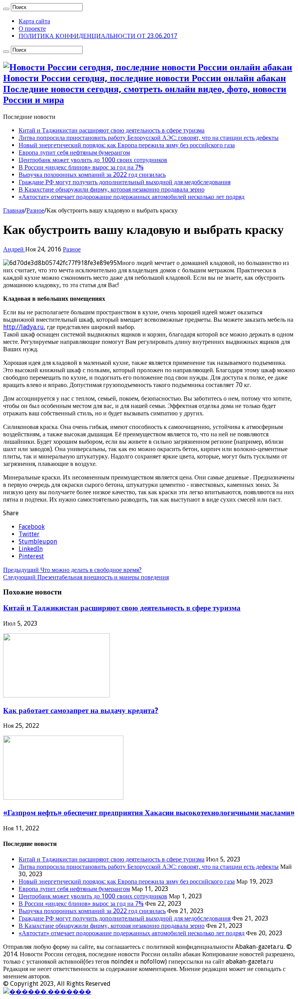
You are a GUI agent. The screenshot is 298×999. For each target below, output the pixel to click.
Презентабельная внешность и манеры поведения (86, 577)
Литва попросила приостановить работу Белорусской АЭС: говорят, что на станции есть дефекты (149, 137)
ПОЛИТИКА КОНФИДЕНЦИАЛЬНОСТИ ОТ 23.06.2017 (98, 36)
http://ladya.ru (23, 327)
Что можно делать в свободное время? (72, 570)
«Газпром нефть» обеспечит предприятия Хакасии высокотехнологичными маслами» (149, 813)
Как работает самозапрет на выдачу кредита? (80, 710)
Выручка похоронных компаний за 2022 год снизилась (92, 174)
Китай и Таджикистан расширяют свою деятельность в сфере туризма (111, 130)
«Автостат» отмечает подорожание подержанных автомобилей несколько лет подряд (131, 196)
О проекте (32, 28)
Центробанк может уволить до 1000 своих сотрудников (93, 160)
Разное (35, 210)
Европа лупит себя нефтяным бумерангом (74, 152)
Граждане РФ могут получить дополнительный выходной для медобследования (124, 182)
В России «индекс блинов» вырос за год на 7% (81, 167)
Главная (13, 210)
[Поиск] (6, 9)
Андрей (14, 249)
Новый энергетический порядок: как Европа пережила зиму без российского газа (127, 145)
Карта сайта (34, 21)
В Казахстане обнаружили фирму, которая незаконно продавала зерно (111, 189)
